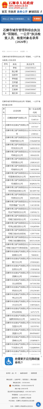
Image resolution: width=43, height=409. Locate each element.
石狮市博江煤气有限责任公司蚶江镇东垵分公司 (17, 218)
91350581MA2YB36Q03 (34, 260)
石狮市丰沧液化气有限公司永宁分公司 (17, 353)
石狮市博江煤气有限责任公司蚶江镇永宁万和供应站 (17, 246)
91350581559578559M (34, 353)
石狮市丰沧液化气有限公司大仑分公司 (17, 303)
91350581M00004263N (34, 153)
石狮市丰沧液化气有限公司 (17, 125)
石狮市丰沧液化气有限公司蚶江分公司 (17, 260)
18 (4, 239)
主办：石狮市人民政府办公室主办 (21, 406)
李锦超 (15, 79)
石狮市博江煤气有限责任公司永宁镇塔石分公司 (17, 210)
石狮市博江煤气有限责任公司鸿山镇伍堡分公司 (17, 225)
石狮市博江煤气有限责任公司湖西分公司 (17, 182)
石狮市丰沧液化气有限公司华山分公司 (17, 296)
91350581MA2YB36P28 (34, 267)
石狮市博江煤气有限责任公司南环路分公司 (17, 139)
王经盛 (15, 82)
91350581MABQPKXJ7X (34, 182)
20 (4, 253)
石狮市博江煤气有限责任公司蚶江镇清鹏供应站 (17, 239)
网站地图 (34, 379)
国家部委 (34, 373)
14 (4, 210)
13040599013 (30, 75)
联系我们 (26, 379)
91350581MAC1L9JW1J (34, 218)
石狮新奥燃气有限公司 (17, 118)
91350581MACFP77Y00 (34, 232)
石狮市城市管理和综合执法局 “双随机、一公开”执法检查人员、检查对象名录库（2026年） (22, 36)
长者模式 (37, 19)
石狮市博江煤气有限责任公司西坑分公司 (17, 196)
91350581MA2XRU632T (34, 161)
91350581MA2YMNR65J (34, 274)
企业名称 (17, 111)
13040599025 (30, 68)
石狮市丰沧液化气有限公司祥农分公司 (17, 289)
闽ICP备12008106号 (21, 389)
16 (4, 225)
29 (4, 317)
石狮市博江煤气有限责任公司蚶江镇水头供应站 (17, 232)
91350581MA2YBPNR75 (34, 339)
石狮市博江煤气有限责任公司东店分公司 (17, 146)
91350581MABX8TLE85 (34, 196)
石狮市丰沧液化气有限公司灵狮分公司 (17, 274)
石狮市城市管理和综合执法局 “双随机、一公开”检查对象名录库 (21, 103)
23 (4, 275)
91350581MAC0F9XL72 (34, 210)
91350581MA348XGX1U (34, 146)
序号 (6, 64)
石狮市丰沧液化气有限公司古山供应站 (17, 282)
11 (4, 189)
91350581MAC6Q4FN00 (34, 225)
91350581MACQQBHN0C (34, 346)
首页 (4, 11)
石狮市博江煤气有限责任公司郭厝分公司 (17, 161)
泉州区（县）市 (11, 373)
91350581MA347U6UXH (34, 282)
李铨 (15, 68)
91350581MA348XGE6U (34, 246)
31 (4, 332)
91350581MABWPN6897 (34, 332)
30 (4, 324)
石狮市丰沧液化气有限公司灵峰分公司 (17, 339)
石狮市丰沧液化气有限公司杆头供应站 (17, 310)
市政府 (12, 11)
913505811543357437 (34, 125)
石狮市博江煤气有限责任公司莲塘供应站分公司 (17, 175)
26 (4, 296)
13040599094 (30, 82)
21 (4, 260)
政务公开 (22, 11)
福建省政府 (24, 373)
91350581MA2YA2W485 (34, 289)
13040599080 (30, 86)
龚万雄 (15, 86)
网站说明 (9, 379)
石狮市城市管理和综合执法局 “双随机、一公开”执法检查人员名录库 (21, 58)
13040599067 (30, 89)
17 (4, 232)
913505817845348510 (34, 118)
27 (4, 303)
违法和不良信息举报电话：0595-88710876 (22, 391)
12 (4, 196)
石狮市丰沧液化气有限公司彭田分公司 (17, 267)
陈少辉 (15, 71)
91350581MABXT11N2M (34, 239)
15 (4, 218)
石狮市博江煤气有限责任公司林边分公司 (17, 153)
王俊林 (15, 89)
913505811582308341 (34, 132)
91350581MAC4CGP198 (34, 203)
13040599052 (30, 79)
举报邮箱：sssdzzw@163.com (21, 395)
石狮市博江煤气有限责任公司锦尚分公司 (17, 168)
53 (27, 51)
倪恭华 (15, 75)
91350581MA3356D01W (34, 296)
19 (4, 246)
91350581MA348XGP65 (34, 168)
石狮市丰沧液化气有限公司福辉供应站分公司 (17, 317)
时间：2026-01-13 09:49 (10, 51)
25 (4, 289)
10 (4, 182)
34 (4, 353)
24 (4, 282)
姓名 (15, 64)
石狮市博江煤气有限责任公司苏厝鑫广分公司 (17, 203)
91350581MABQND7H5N (34, 175)
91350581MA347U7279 (34, 310)
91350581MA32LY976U (34, 324)
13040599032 (30, 71)
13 (4, 203)
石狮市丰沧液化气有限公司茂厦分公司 (17, 332)
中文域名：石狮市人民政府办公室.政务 (21, 401)
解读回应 (34, 11)
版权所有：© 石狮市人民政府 (21, 398)
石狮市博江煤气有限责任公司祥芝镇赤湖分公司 (17, 189)
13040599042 (30, 93)
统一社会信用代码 (35, 111)
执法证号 (30, 64)
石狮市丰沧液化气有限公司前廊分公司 (17, 253)
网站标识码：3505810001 (21, 382)
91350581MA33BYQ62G (34, 303)
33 (4, 346)
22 (4, 267)
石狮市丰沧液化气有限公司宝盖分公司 (17, 324)
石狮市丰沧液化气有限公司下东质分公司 (17, 346)
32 (4, 339)
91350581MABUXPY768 (34, 189)
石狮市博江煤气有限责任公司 (17, 132)
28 (4, 310)
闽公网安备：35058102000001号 (23, 385)
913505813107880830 (34, 253)
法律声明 (17, 379)
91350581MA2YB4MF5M (34, 139)
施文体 (15, 93)
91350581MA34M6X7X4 (34, 317)
